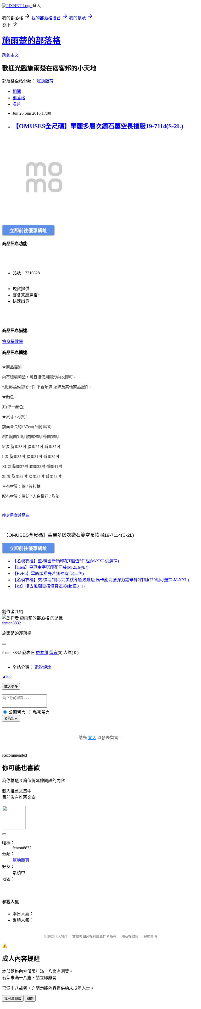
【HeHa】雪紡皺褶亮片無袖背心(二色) (48, 573)
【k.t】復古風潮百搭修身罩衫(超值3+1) (49, 586)
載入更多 (11, 687)
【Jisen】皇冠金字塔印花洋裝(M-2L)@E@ (51, 567)
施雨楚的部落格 (31, 40)
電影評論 (43, 667)
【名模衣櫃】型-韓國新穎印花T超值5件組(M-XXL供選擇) (66, 561)
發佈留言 (11, 718)
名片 (17, 104)
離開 (30, 999)
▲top (7, 676)
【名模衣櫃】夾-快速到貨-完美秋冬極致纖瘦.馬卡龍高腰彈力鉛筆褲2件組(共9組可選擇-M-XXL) (101, 580)
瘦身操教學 (12, 341)
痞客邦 (42, 652)
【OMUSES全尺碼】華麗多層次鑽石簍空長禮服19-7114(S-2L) (98, 126)
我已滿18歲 (12, 999)
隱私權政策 (129, 936)
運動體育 (45, 81)
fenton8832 (11, 623)
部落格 (19, 98)
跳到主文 (10, 55)
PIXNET (61, 936)
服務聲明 (150, 936)
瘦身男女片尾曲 (16, 515)
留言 (53, 652)
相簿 (17, 91)
